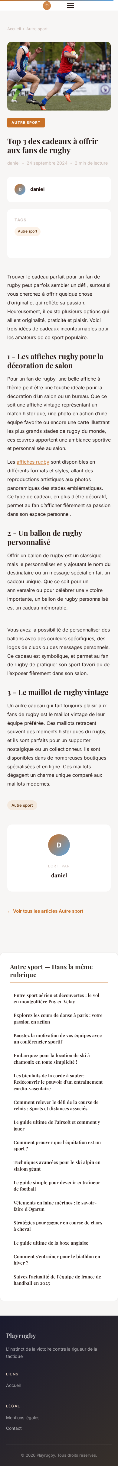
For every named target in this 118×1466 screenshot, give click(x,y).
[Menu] (70, 5)
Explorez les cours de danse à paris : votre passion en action (58, 1018)
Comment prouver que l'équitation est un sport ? (57, 1145)
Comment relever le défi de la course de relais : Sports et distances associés (56, 1105)
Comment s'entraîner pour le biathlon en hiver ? (57, 1259)
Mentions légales (22, 1417)
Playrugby (21, 1335)
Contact (14, 1428)
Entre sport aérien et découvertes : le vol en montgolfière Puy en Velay (56, 998)
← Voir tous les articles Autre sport (45, 911)
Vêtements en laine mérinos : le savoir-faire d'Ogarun (55, 1206)
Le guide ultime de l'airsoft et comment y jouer (57, 1125)
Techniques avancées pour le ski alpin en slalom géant (57, 1165)
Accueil (14, 28)
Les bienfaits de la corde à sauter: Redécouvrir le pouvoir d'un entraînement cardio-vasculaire (58, 1081)
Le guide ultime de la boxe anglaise (51, 1243)
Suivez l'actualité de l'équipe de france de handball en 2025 (57, 1280)
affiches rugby (33, 462)
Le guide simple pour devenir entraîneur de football (57, 1185)
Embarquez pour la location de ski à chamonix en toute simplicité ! (52, 1058)
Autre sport (37, 28)
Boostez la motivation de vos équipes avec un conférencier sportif (58, 1038)
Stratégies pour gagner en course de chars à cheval (58, 1226)
